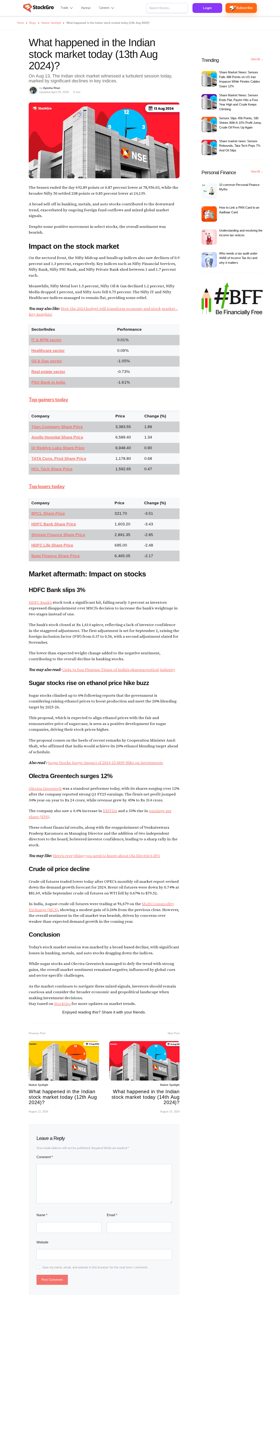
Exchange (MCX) (43, 910)
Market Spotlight (38, 1084)
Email (112, 1215)
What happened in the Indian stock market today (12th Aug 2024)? (63, 1097)
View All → (257, 59)
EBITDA (110, 811)
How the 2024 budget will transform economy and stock (111, 308)
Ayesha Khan (51, 88)
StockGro (62, 1003)
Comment (44, 1157)
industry (167, 669)
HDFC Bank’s (40, 602)
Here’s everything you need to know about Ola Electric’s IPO (106, 855)
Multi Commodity (158, 904)
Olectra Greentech (45, 788)
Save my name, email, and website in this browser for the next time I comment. (95, 1267)
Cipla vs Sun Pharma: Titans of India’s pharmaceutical (110, 669)
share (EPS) (39, 817)
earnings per (160, 811)
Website (42, 1242)
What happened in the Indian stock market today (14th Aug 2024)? (146, 1097)
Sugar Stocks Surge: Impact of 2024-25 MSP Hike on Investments (105, 762)
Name (41, 1215)
